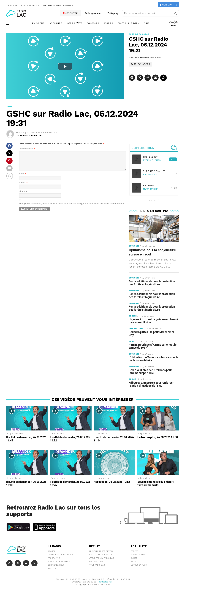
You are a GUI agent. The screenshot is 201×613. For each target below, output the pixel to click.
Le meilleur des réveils (101, 551)
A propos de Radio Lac (59, 561)
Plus (146, 23)
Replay (114, 13)
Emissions (38, 23)
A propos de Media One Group (58, 5)
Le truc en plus (139, 565)
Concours (93, 23)
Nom (22, 174)
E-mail (23, 182)
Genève (134, 551)
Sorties (108, 23)
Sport (134, 561)
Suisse (134, 558)
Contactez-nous (30, 5)
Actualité (55, 23)
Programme (93, 13)
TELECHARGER (141, 64)
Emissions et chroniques (60, 555)
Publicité (12, 5)
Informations (96, 561)
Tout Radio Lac (97, 565)
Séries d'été (74, 23)
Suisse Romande (139, 555)
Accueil (51, 551)
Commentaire (27, 148)
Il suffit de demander (100, 555)
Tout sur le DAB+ (128, 23)
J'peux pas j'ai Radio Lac (101, 558)
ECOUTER (72, 13)
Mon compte (169, 5)
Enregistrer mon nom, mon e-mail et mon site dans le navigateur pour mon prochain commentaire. (71, 203)
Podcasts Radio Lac (30, 135)
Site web (23, 191)
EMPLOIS (52, 568)
